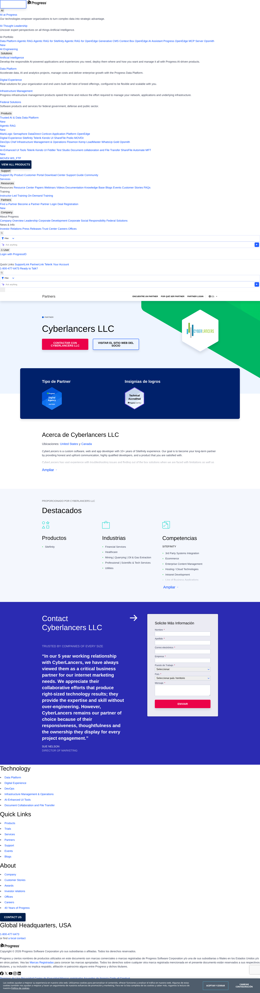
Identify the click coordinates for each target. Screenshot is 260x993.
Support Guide (75, 175)
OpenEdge (83, 133)
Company (6, 212)
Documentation (74, 187)
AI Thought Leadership (13, 25)
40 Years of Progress (17, 907)
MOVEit (79, 137)
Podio (70, 137)
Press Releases (31, 228)
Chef (13, 141)
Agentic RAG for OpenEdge (81, 41)
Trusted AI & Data (10, 117)
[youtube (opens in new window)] (11, 974)
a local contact (17, 938)
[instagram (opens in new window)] (15, 974)
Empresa (159, 656)
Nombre (159, 630)
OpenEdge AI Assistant (149, 41)
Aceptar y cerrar (215, 985)
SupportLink (22, 264)
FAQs (147, 187)
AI (2, 10)
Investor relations (15, 891)
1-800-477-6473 (9, 268)
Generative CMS (109, 41)
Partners (6, 199)
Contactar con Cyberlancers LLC (65, 344)
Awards (9, 885)
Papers (39, 187)
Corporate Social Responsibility (87, 220)
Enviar (183, 703)
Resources (7, 183)
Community (91, 175)
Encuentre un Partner (145, 296)
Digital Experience (11, 79)
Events (117, 187)
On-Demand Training (40, 195)
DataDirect (34, 133)
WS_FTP (15, 158)
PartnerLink (37, 264)
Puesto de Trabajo (164, 665)
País (157, 674)
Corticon (47, 133)
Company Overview (12, 220)
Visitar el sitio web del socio (116, 344)
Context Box (126, 41)
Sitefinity (28, 137)
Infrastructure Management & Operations (41, 141)
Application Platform (64, 133)
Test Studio (63, 150)
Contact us (13, 917)
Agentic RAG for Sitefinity (48, 41)
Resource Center (24, 187)
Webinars (50, 187)
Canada (86, 444)
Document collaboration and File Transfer (95, 150)
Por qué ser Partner (172, 296)
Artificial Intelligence (12, 57)
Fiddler (52, 150)
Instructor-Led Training (13, 195)
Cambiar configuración (244, 985)
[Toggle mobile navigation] (2, 290)
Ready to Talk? (29, 268)
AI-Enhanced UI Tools (13, 150)
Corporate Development (53, 220)
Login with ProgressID (13, 254)
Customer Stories (132, 187)
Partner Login (48, 204)
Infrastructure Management (16, 91)
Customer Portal (34, 175)
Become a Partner (29, 204)
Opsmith (107, 43)
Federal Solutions (10, 102)
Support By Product (11, 175)
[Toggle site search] (2, 273)
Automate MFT (75, 152)
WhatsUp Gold (110, 141)
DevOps (5, 141)
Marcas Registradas (42, 962)
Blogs (108, 187)
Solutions (6, 53)
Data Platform (8, 41)
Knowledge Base (94, 187)
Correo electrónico (164, 647)
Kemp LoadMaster (90, 141)
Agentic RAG (25, 41)
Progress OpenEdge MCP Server (183, 41)
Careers (62, 228)
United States (69, 444)
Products (6, 113)
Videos (60, 187)
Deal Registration (39, 206)
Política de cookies (20, 988)
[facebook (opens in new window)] (2, 974)
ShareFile (60, 137)
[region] (130, 985)
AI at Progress (8, 14)
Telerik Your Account (57, 264)
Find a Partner (8, 204)
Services (5, 179)
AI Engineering (9, 49)
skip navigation (13, 4)
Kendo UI (47, 137)
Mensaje (159, 683)
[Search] (2, 233)
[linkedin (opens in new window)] (19, 974)
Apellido (159, 639)
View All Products (15, 164)
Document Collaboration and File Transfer (30, 805)
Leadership (31, 220)
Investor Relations (11, 228)
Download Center (55, 175)
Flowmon (72, 141)
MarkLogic (6, 133)
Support (5, 170)
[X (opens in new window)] (6, 974)
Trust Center (49, 228)
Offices (72, 228)
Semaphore (20, 133)
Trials (8, 828)
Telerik (37, 137)
